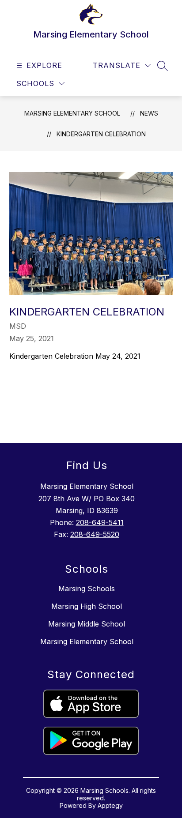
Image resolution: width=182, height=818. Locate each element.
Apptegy (110, 805)
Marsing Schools (86, 588)
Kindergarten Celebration (101, 134)
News (149, 113)
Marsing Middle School (86, 623)
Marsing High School (86, 606)
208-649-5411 (100, 522)
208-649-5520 (94, 534)
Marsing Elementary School (72, 113)
